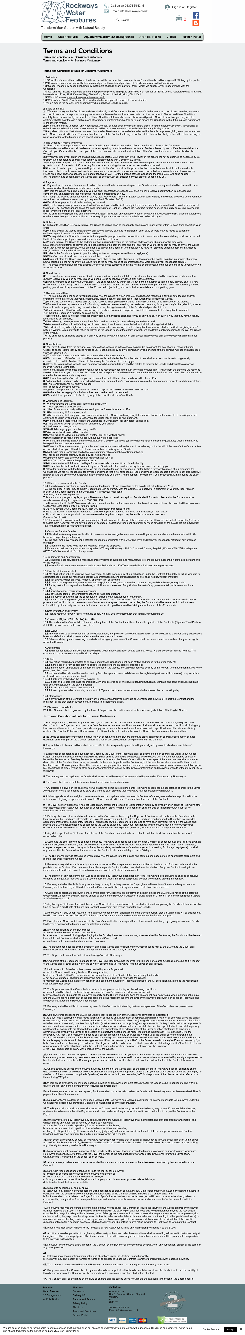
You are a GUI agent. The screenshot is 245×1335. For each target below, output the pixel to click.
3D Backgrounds (52, 1295)
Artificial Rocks (51, 1299)
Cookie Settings (211, 1329)
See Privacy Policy (69, 1330)
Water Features (51, 1291)
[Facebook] (196, 15)
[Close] (241, 1329)
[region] (195, 25)
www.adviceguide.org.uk (65, 500)
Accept (230, 1329)
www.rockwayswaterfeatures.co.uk (86, 97)
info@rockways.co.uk (134, 11)
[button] (183, 18)
